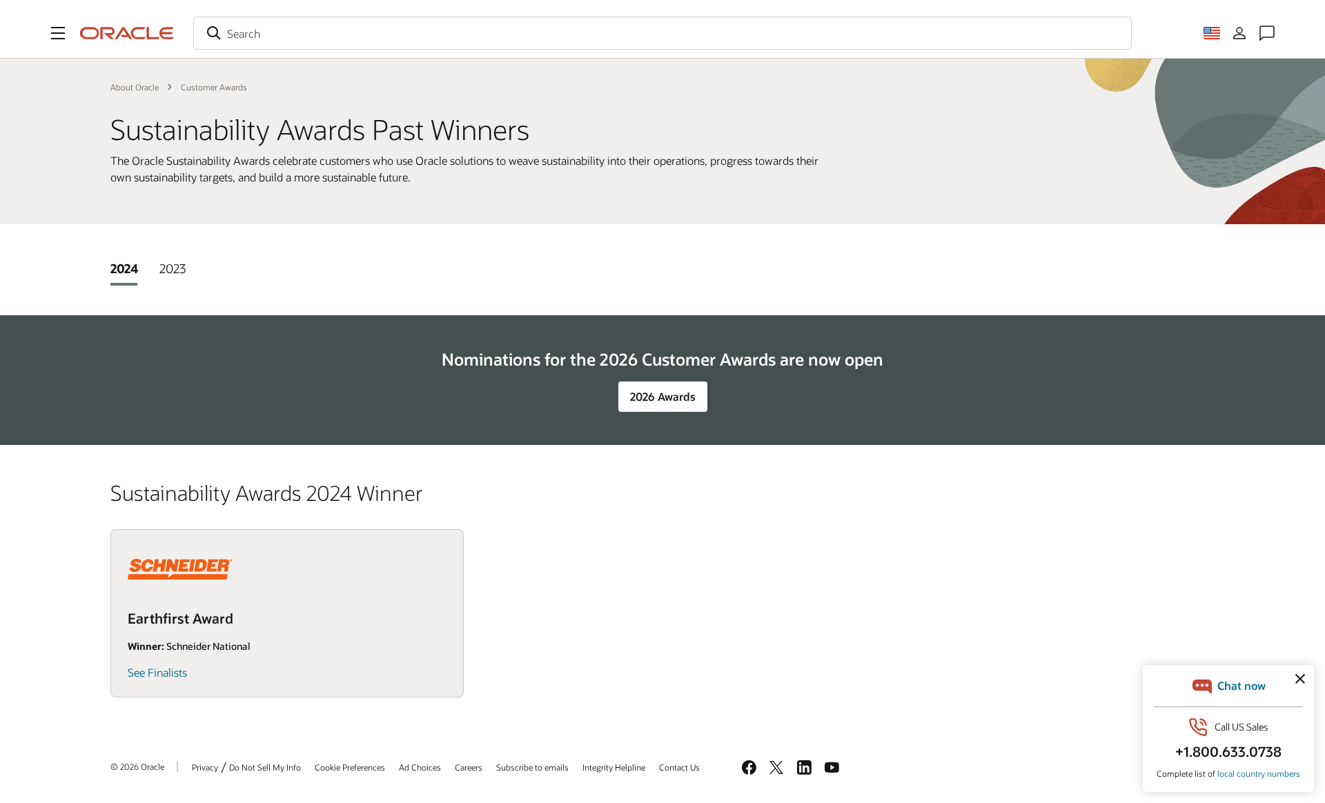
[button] (58, 33)
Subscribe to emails (532, 767)
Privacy (205, 767)
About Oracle (134, 86)
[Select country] (1212, 33)
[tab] (123, 268)
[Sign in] (1239, 33)
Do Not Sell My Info (265, 767)
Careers (468, 767)
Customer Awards (214, 86)
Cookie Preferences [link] (350, 767)
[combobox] (662, 33)
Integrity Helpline (613, 767)
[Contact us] (1267, 33)
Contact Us (679, 767)
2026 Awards (663, 396)
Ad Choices (420, 767)
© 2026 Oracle (137, 766)
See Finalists (157, 672)
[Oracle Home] (127, 33)
